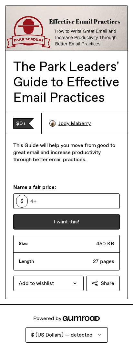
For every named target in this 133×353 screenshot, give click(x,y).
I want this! (66, 222)
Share (107, 283)
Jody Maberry (74, 123)
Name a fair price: (34, 187)
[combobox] (48, 283)
